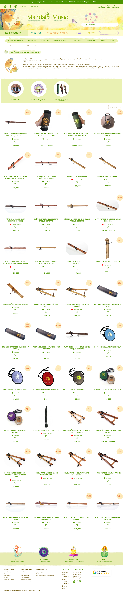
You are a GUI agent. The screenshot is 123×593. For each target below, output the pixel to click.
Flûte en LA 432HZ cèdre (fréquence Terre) (46, 177)
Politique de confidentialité (26, 590)
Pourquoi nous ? (25, 577)
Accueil (6, 46)
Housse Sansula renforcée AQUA (107, 347)
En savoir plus (77, 578)
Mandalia (23, 6)
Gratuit (102, 41)
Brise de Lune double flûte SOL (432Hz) (76, 305)
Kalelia (39, 590)
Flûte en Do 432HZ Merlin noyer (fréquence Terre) (77, 348)
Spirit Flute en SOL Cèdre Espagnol (77, 263)
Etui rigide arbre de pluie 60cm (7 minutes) (15, 348)
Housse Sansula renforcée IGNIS (46, 390)
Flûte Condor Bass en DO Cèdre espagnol (77, 518)
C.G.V (22, 574)
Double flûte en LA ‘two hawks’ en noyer (107, 431)
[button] (15, 142)
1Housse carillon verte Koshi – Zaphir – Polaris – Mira (76, 135)
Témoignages (34, 6)
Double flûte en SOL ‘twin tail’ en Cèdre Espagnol (77, 474)
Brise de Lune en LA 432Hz (77, 176)
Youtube (5, 6)
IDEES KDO (45, 41)
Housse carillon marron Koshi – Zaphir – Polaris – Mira (46, 135)
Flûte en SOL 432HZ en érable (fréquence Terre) (46, 263)
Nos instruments (12, 33)
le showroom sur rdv (17, 560)
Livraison (23, 572)
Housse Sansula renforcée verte (107, 390)
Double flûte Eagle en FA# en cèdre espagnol (46, 474)
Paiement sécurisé (26, 579)
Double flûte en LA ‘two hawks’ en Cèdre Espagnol (76, 431)
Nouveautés (32, 41)
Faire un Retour (25, 575)
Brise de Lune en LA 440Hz (107, 176)
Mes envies (115, 7)
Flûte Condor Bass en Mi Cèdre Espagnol (15, 518)
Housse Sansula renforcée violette (15, 431)
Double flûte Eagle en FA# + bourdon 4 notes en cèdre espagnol (15, 475)
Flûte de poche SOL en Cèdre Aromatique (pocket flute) (15, 177)
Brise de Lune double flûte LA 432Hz (46, 305)
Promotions (91, 41)
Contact (91, 33)
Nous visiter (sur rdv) (58, 33)
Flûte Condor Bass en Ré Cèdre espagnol (107, 518)
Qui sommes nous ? (26, 581)
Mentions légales (10, 590)
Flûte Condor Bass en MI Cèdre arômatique (46, 518)
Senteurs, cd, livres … (61, 41)
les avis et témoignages (104, 560)
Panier (108, 7)
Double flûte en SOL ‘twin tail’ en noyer (107, 474)
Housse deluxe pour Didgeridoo (46, 430)
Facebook (10, 6)
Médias (6, 574)
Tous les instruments (15, 41)
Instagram (15, 6)
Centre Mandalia (9, 579)
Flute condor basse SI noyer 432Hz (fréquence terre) (15, 135)
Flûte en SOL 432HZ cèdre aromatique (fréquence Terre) (15, 263)
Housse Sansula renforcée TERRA (76, 390)
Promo (6, 577)
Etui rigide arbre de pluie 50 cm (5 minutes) (46, 348)
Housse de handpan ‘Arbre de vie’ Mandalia (107, 135)
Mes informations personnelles (45, 575)
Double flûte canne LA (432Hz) (108, 262)
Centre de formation (108, 33)
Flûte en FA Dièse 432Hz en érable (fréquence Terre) (77, 220)
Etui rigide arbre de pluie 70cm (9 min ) (107, 305)
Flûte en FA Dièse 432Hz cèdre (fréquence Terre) (46, 220)
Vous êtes (36, 33)
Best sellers (78, 41)
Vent (25, 46)
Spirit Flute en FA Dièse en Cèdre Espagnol (108, 220)
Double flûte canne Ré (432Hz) (15, 304)
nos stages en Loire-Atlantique (74, 560)
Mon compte (39, 572)
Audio (112, 41)
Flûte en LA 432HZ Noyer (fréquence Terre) (15, 220)
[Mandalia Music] (47, 19)
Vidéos (78, 33)
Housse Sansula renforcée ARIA (15, 390)
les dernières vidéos (44, 560)
